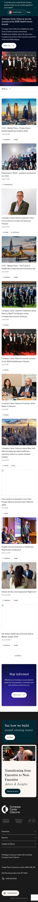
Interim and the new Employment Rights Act (19, 592)
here (6, 855)
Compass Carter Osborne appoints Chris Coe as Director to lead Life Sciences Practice (18, 221)
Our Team (10, 737)
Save (28, 12)
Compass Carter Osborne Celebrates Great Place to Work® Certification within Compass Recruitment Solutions (19, 314)
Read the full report (12, 791)
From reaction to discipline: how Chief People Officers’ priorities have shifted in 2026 (17, 502)
